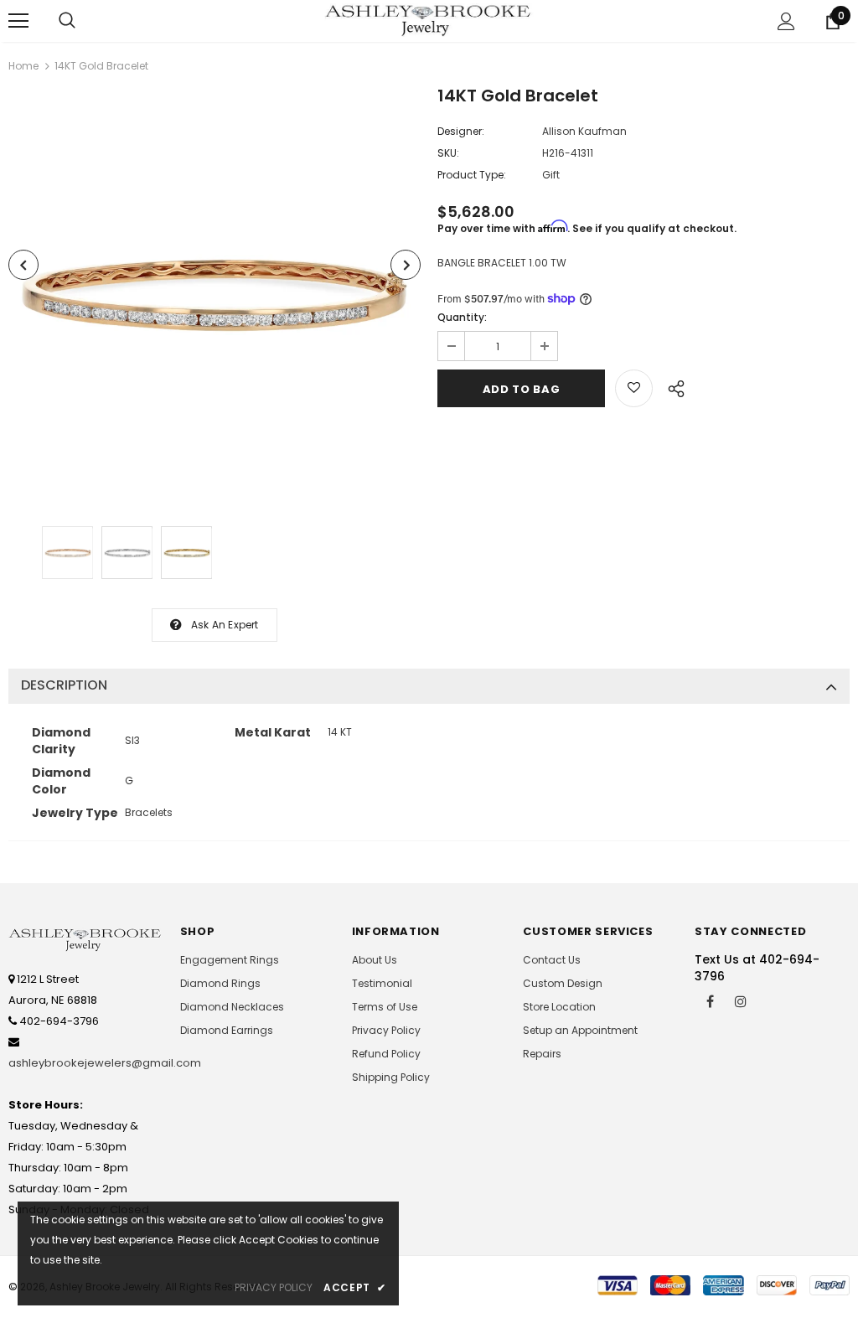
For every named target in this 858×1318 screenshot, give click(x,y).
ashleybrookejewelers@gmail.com (104, 1063)
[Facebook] (710, 1000)
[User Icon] (786, 21)
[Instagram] (741, 1000)
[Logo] (429, 20)
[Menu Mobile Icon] (18, 21)
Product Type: (471, 175)
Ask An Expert (225, 625)
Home (23, 66)
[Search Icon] (67, 21)
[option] (214, 295)
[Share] (671, 386)
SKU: (448, 153)
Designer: (460, 131)
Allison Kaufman (584, 131)
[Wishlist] (634, 388)
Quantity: (462, 317)
